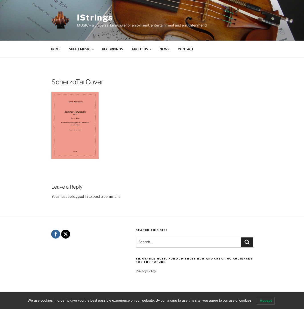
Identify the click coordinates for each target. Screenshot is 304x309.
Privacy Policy (146, 271)
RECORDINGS (112, 49)
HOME (56, 49)
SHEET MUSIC (79, 49)
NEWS (164, 49)
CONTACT (186, 49)
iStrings (95, 18)
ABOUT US (140, 49)
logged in (80, 196)
